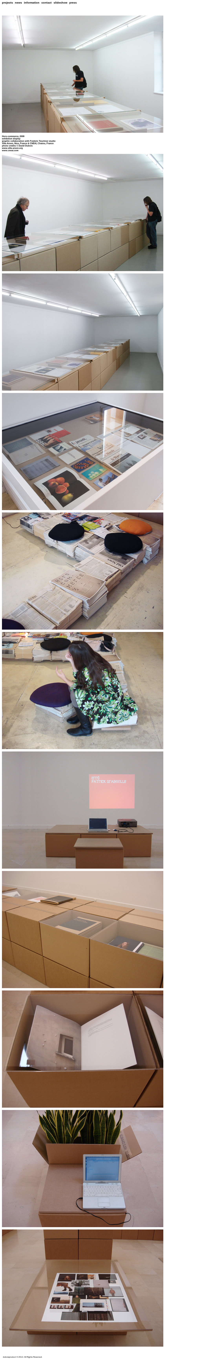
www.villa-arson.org (12, 148)
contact (46, 2)
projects (7, 2)
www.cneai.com (10, 150)
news (18, 2)
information (31, 2)
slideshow (60, 2)
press (73, 2)
